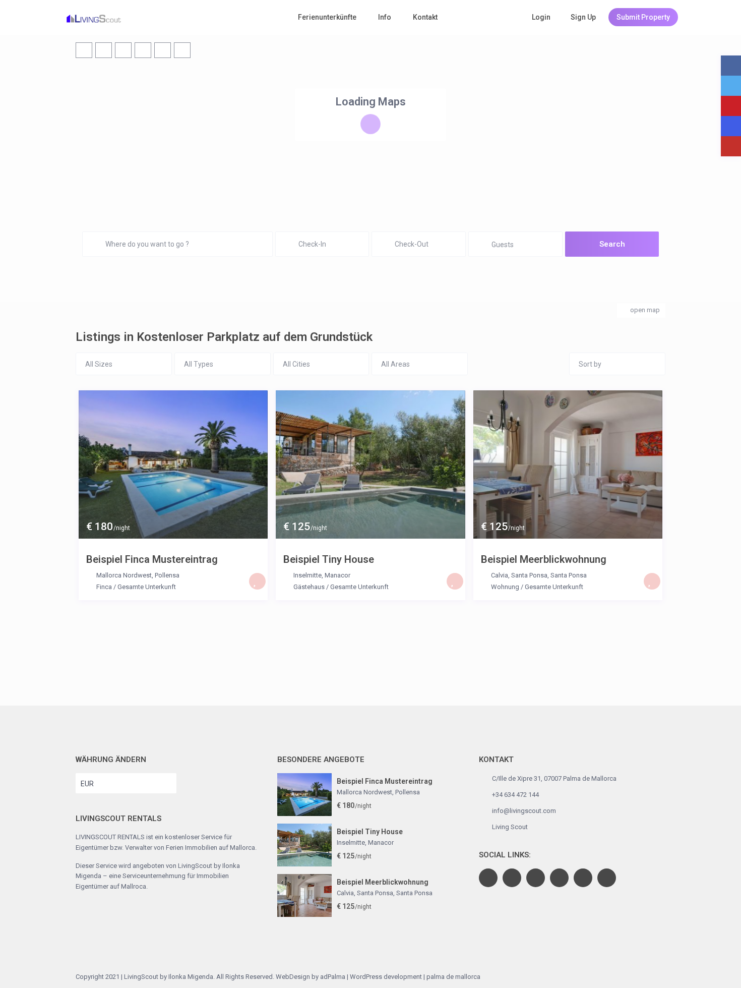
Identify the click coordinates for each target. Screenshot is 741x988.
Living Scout (510, 827)
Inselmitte (307, 575)
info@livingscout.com (524, 811)
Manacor (337, 575)
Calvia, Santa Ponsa (519, 575)
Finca (104, 587)
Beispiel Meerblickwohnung (543, 559)
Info (384, 17)
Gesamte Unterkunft (146, 587)
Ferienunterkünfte (327, 17)
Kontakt (425, 17)
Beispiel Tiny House (328, 559)
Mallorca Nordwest (124, 575)
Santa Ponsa (568, 575)
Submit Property (643, 17)
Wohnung (505, 587)
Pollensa (167, 575)
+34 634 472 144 (515, 794)
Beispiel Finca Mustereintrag (152, 559)
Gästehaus (309, 587)
